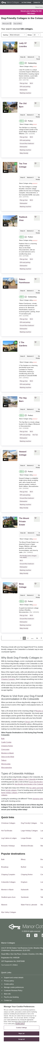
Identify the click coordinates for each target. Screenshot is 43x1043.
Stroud (27, 722)
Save (38, 43)
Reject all (21, 1033)
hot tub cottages (11, 790)
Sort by (5, 35)
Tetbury (3, 760)
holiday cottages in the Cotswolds (24, 779)
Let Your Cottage (26, 2)
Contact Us (37, 2)
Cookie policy (20, 1023)
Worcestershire (6, 767)
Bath (2, 738)
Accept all (21, 1039)
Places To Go (39, 7)
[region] (21, 1023)
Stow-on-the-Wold (7, 757)
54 (37, 638)
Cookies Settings (21, 1027)
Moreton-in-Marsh (7, 753)
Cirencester (5, 749)
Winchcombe (5, 764)
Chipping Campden (8, 679)
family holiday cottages (9, 792)
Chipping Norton (7, 746)
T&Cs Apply (31, 13)
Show (30, 35)
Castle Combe (6, 742)
